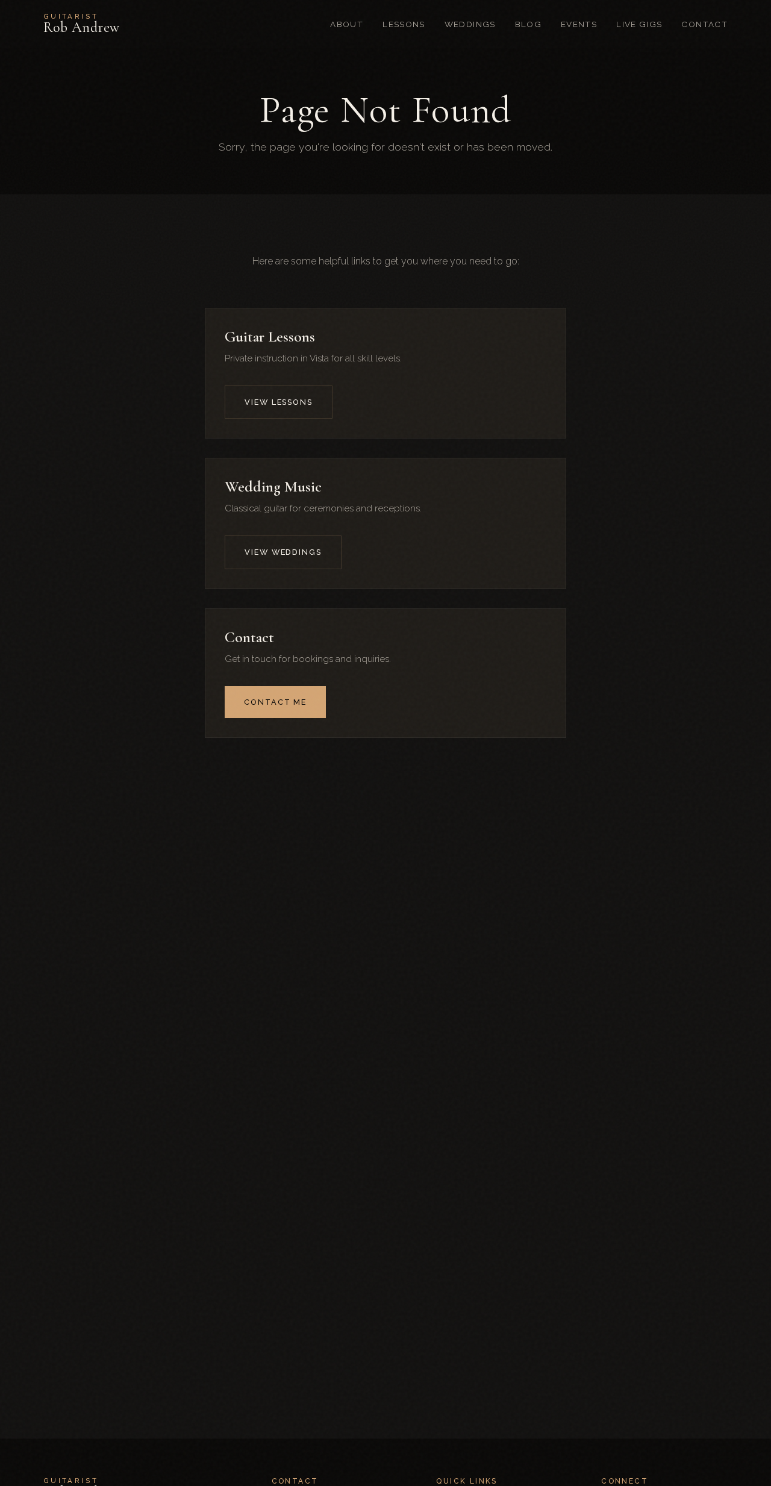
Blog (528, 24)
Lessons (403, 24)
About (346, 24)
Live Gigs (639, 24)
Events (579, 24)
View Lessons (279, 402)
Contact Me (275, 702)
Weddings (470, 24)
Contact (704, 24)
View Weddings (283, 552)
